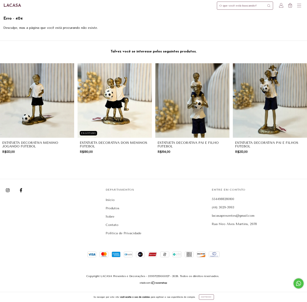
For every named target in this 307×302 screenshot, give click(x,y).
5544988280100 (223, 199)
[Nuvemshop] (154, 283)
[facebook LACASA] (21, 190)
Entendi (206, 297)
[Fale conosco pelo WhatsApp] (299, 283)
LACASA (12, 5)
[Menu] (299, 6)
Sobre (110, 217)
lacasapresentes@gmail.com (233, 216)
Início (110, 200)
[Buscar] (269, 5)
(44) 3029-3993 (223, 207)
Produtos (112, 208)
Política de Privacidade (123, 233)
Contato (112, 225)
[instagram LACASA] (8, 190)
